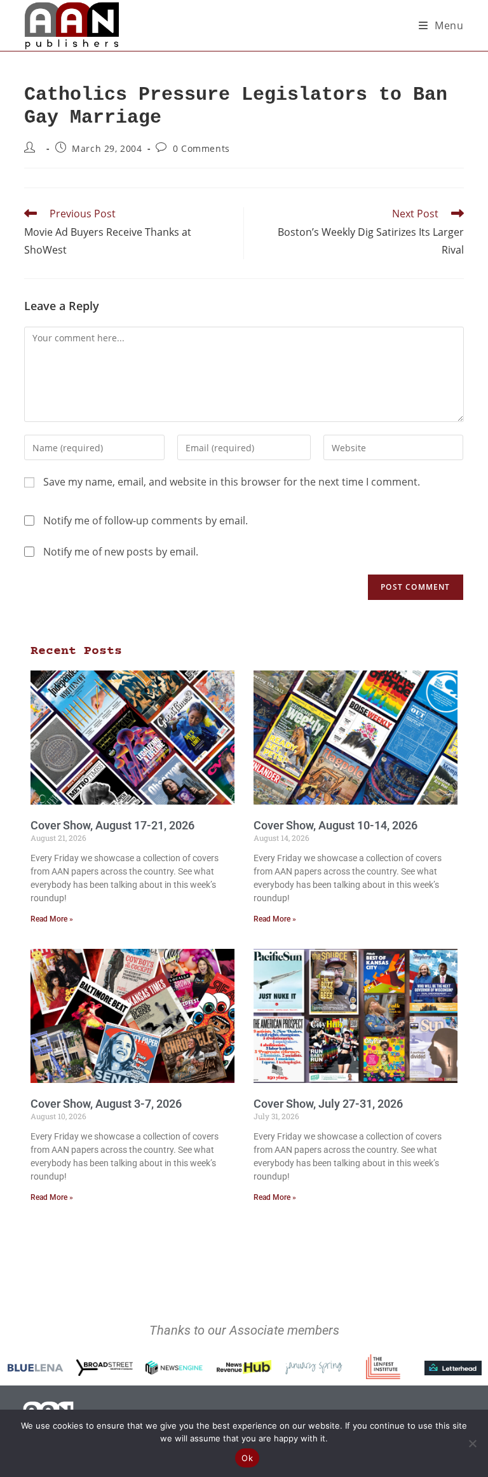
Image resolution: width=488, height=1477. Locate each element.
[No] (472, 1443)
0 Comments (201, 148)
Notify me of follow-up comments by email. (145, 521)
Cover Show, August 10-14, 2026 (335, 825)
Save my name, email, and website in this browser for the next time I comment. (231, 482)
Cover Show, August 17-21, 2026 (112, 825)
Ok (247, 1458)
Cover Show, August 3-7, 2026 (106, 1103)
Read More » (51, 919)
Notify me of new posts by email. (120, 552)
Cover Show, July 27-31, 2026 (328, 1103)
